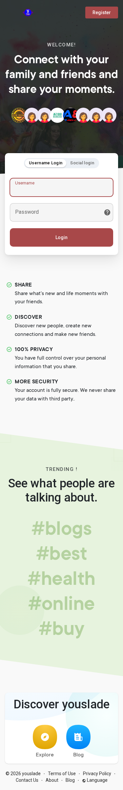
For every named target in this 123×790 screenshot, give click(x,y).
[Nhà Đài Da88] (70, 115)
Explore (45, 755)
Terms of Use (62, 773)
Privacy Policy (97, 773)
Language (97, 780)
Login (61, 237)
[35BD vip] (44, 115)
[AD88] (57, 115)
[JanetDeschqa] (83, 115)
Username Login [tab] (45, 162)
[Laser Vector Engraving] (19, 115)
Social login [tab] (82, 162)
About (52, 780)
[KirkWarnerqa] (108, 115)
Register (101, 12)
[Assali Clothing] (96, 115)
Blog (78, 755)
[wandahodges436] (31, 115)
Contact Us (27, 780)
